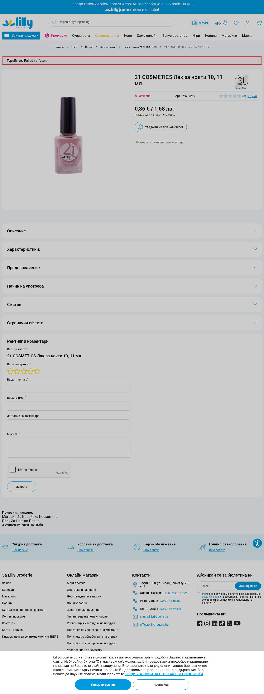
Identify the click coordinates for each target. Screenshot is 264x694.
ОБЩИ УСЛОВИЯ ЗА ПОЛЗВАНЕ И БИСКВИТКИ (164, 674)
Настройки (161, 684)
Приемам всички (103, 684)
